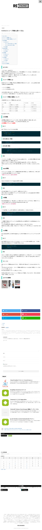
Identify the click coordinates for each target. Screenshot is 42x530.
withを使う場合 (10, 45)
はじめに (4, 36)
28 (9, 467)
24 (26, 465)
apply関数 (4, 48)
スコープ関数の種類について (9, 39)
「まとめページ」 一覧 (8, 517)
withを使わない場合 (11, 43)
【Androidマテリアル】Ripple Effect (18, 399)
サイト (4, 360)
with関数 (4, 40)
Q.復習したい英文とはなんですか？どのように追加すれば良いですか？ (17, 514)
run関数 (4, 57)
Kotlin (3, 324)
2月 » (5, 469)
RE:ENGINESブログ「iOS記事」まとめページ (22, 516)
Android (3, 323)
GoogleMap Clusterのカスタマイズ (18, 389)
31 (26, 467)
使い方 (6, 42)
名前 (4, 353)
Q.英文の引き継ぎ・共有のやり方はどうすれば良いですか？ (15, 515)
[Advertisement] (21, 16)
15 (15, 463)
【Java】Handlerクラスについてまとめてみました (21, 380)
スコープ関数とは (6, 37)
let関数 (4, 52)
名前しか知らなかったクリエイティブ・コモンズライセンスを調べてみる (17, 429)
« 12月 (2, 469)
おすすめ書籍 (5, 63)
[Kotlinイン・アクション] (11, 287)
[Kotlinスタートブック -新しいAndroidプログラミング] (5, 287)
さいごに (4, 61)
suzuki (7, 327)
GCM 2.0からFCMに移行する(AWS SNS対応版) (13, 428)
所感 (5, 46)
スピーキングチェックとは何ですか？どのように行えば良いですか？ (21, 518)
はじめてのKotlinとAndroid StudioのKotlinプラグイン (22, 418)
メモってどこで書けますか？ (19, 520)
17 (26, 463)
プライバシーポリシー (17, 519)
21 (9, 465)
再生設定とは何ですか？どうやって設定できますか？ (31, 520)
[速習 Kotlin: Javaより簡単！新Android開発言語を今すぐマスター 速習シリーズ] (17, 287)
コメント (5, 340)
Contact (5, 514)
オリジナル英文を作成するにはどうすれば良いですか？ (20, 517)
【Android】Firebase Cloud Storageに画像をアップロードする (24, 409)
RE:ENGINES (21, 525)
